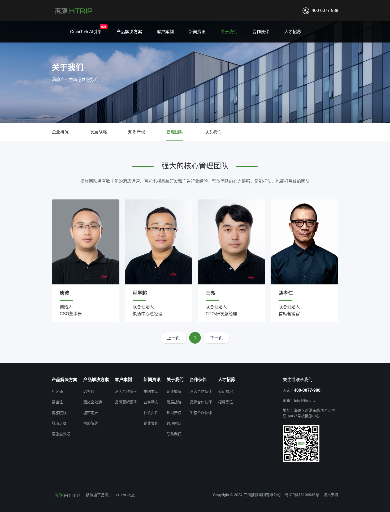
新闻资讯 (197, 31)
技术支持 (330, 495)
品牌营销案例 (126, 402)
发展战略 (98, 132)
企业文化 (151, 423)
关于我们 (228, 31)
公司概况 (225, 391)
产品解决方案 (129, 31)
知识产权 (136, 132)
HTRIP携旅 (125, 495)
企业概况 (60, 132)
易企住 (57, 402)
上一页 (173, 338)
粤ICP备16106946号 (302, 495)
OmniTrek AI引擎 (86, 31)
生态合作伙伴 (201, 413)
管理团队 (174, 132)
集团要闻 (151, 391)
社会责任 (151, 413)
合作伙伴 (260, 31)
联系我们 (213, 132)
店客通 (57, 391)
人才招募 (292, 31)
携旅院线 (59, 413)
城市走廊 (59, 423)
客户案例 (165, 31)
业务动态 (151, 402)
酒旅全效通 (61, 434)
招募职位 (225, 402)
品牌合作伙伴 (201, 402)
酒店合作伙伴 (201, 391)
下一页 (216, 338)
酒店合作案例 (126, 391)
